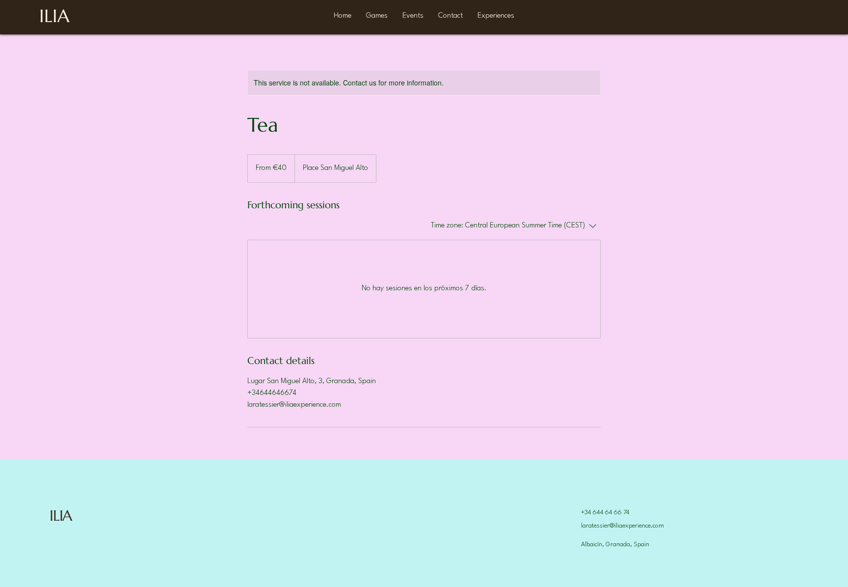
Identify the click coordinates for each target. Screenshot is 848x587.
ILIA (61, 515)
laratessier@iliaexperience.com (622, 526)
